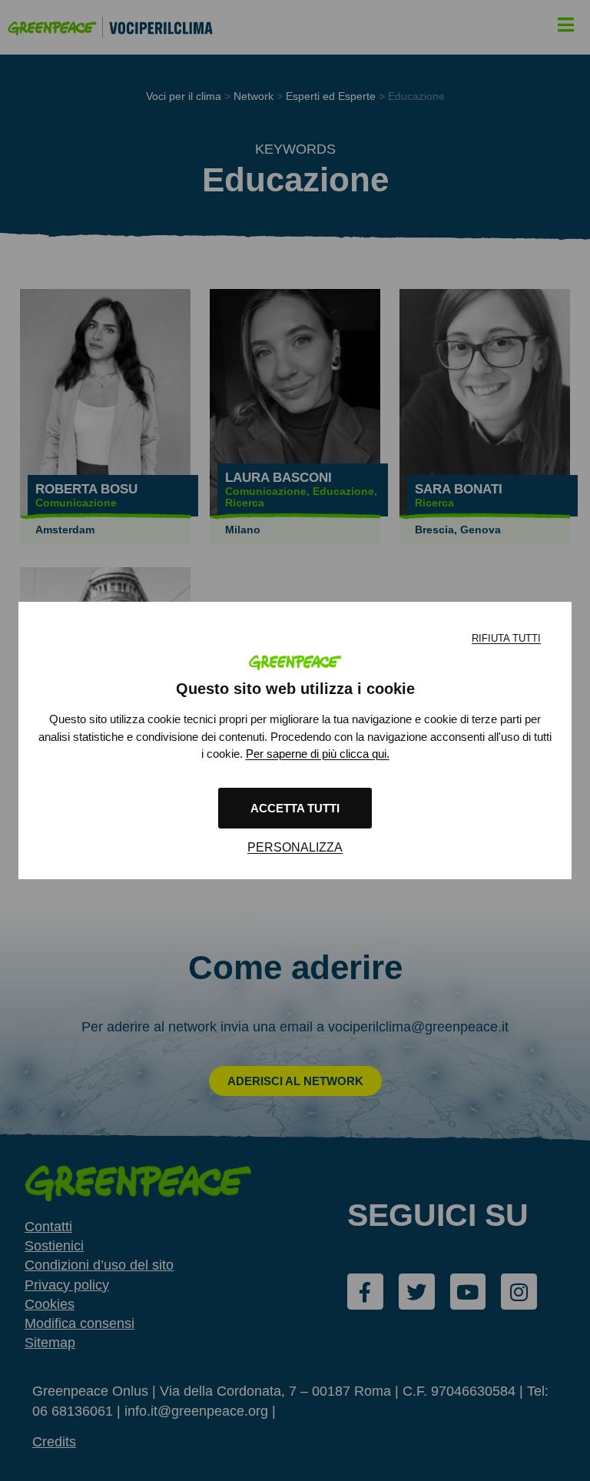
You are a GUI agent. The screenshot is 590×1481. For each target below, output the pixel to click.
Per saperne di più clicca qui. (317, 753)
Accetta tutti (295, 808)
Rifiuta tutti (506, 638)
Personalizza (295, 847)
